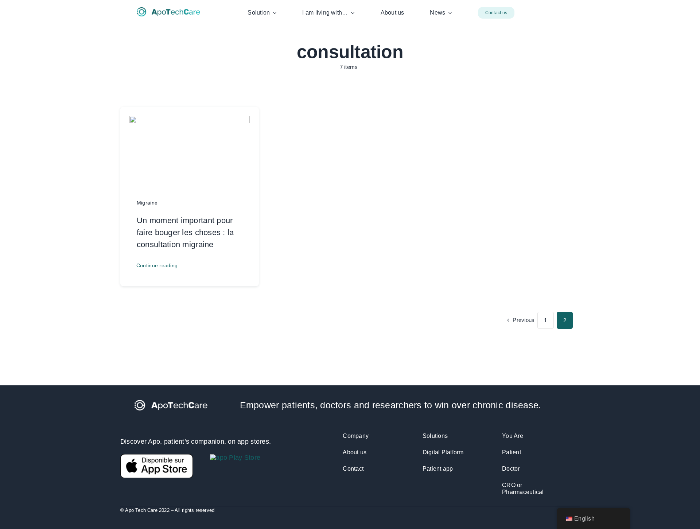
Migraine (147, 203)
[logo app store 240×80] (156, 457)
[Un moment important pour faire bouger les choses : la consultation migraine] (189, 121)
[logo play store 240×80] (235, 457)
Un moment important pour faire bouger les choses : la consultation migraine (185, 232)
